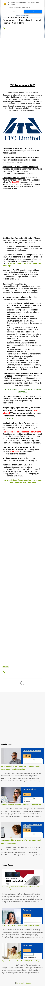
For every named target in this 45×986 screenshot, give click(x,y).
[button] (4, 28)
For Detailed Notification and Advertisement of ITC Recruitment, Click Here (22, 481)
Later (13, 11)
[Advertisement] (22, 60)
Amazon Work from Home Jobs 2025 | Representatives (20, 925)
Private (5, 667)
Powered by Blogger (24, 983)
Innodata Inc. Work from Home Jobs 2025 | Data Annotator (21, 804)
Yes (33, 11)
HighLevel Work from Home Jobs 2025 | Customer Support (21, 961)
